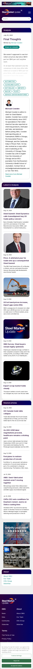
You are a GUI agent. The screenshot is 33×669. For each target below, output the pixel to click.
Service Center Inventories (16, 95)
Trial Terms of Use (8, 635)
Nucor (7, 91)
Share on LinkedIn (11, 47)
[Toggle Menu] (29, 12)
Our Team (7, 579)
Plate (16, 91)
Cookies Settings (16, 655)
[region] (16, 655)
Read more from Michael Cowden (13, 175)
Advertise (7, 583)
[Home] (15, 12)
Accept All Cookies (16, 665)
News (4, 613)
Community (6, 621)
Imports (21, 88)
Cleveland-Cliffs (12, 85)
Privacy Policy (6, 639)
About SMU (8, 576)
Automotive (10, 81)
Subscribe (5, 624)
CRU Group (8, 581)
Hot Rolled (9, 88)
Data (3, 617)
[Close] (31, 644)
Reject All (16, 660)
